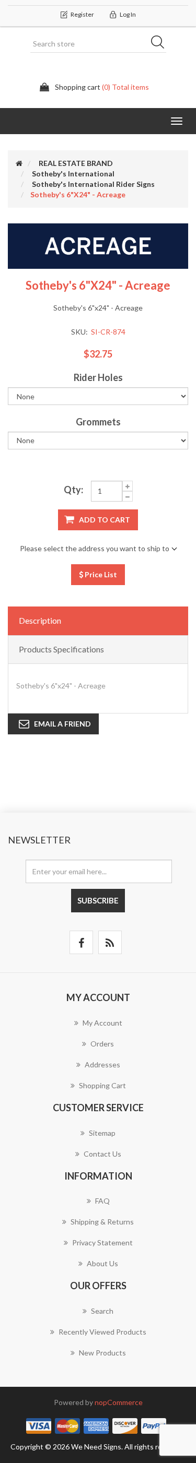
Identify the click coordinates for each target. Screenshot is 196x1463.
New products (102, 1352)
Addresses (102, 1064)
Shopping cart (102, 1085)
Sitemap (102, 1132)
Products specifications (61, 649)
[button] (176, 121)
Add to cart (104, 519)
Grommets (98, 421)
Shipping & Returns (102, 1221)
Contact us (102, 1153)
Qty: (73, 489)
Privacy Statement (102, 1242)
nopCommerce (119, 1402)
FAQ (102, 1200)
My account (102, 1022)
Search (161, 44)
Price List (100, 574)
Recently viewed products (102, 1331)
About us (102, 1263)
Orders (102, 1043)
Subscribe (98, 900)
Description (40, 620)
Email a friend (62, 723)
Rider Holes (98, 377)
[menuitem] (98, 1028)
